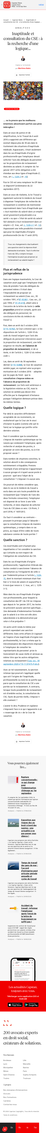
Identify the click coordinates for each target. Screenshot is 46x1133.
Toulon (6, 1078)
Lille (24, 1060)
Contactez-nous (10, 1105)
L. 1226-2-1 (28, 225)
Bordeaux (7, 1060)
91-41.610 (19, 303)
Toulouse (27, 1078)
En (12, 1128)
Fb (20, 1128)
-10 (25, 177)
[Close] (1, 4)
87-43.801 (23, 300)
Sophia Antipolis (29, 1075)
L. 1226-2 (16, 177)
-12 (39, 225)
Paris (25, 1071)
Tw (35, 1128)
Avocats (6, 1094)
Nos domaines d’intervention (15, 1090)
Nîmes (5, 1071)
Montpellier (8, 1068)
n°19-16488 (16, 365)
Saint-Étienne (9, 1075)
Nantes (26, 1068)
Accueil (5, 20)
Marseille (26, 1064)
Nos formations (9, 1097)
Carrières (7, 1101)
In (27, 1128)
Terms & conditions (10, 1115)
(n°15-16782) (9, 329)
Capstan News (17, 20)
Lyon (5, 1064)
